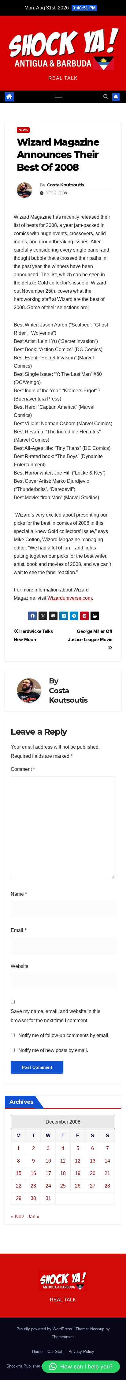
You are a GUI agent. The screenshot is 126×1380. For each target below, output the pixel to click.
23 (33, 1185)
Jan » (33, 1216)
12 (77, 1160)
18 (63, 1173)
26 (77, 1185)
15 (18, 1173)
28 (107, 1185)
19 (77, 1173)
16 (33, 1173)
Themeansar (62, 1337)
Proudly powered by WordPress (45, 1329)
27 (92, 1185)
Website (19, 966)
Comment (23, 769)
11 (62, 1160)
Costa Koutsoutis (65, 185)
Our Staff (55, 1351)
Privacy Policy (81, 1351)
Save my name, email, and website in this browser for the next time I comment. (55, 1016)
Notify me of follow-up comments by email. (63, 1035)
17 (48, 1173)
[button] (105, 96)
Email (18, 930)
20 (92, 1173)
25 (63, 1185)
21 (107, 1173)
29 (18, 1198)
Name (19, 894)
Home (37, 1351)
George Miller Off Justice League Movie (90, 635)
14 (107, 1160)
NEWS (23, 130)
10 (48, 1160)
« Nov (17, 1216)
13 (92, 1160)
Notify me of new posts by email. (53, 1050)
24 (48, 1185)
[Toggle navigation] (58, 97)
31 (48, 1198)
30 (33, 1198)
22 (18, 1185)
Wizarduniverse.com (69, 598)
